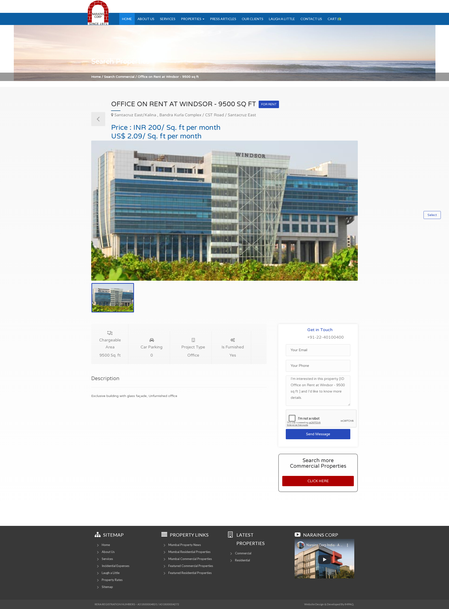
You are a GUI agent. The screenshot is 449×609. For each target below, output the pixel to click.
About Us (146, 19)
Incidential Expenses (115, 566)
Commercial (243, 553)
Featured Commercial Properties (190, 566)
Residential (242, 560)
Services (167, 19)
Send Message (318, 434)
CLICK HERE (318, 481)
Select (432, 215)
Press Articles (223, 19)
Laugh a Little (282, 19)
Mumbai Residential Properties (189, 552)
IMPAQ (349, 604)
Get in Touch (320, 329)
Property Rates (112, 580)
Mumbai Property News (184, 545)
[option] (224, 211)
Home (127, 19)
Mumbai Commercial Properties (190, 559)
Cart (334, 19)
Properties (191, 19)
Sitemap (107, 587)
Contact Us (311, 19)
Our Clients (252, 19)
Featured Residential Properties (190, 573)
